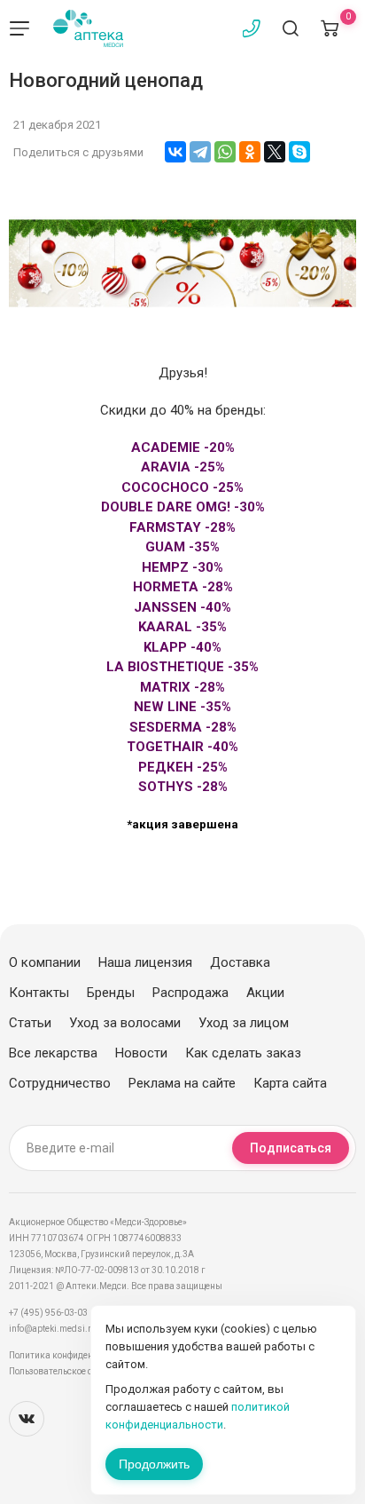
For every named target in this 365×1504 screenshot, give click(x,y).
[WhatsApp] (225, 151)
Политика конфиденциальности (76, 1355)
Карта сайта (290, 1083)
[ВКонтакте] (175, 151)
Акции (265, 993)
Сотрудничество (60, 1083)
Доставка (240, 962)
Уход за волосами (125, 1023)
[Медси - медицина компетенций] (88, 28)
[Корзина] (329, 28)
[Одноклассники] (249, 151)
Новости (141, 1053)
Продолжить (154, 1464)
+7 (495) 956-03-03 (48, 1313)
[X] (274, 151)
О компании (45, 962)
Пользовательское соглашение (74, 1371)
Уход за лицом (243, 1023)
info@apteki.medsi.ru (53, 1329)
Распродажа (190, 993)
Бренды (111, 993)
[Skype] (299, 151)
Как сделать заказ (243, 1053)
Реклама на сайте (182, 1083)
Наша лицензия (145, 962)
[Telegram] (200, 151)
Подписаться (290, 1148)
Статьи (30, 1023)
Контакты (39, 993)
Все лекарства (53, 1053)
